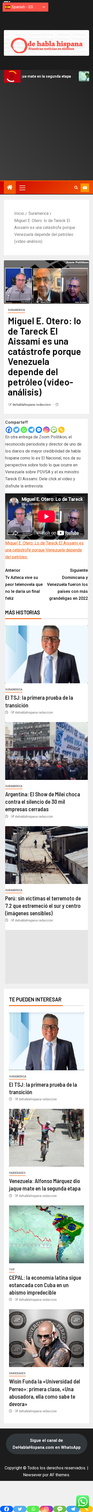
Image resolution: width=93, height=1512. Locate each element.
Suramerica (16, 310)
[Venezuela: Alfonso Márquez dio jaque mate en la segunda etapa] (46, 1138)
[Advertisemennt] (46, 42)
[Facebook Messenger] (39, 430)
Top (12, 1269)
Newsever (32, 1474)
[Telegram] (31, 430)
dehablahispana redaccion (31, 405)
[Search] (76, 187)
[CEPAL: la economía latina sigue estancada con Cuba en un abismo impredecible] (46, 1234)
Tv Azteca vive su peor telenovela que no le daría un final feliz (24, 584)
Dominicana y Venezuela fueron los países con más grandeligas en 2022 (67, 584)
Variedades (17, 1173)
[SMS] (54, 430)
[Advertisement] (46, 131)
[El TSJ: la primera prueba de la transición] (46, 654)
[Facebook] (9, 430)
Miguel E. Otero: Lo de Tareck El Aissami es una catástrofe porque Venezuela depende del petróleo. (44, 550)
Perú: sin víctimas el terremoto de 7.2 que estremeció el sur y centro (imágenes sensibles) (43, 906)
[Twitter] (16, 430)
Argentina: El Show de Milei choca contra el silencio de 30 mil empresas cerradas (42, 802)
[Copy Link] (61, 430)
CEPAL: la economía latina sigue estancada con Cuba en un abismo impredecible (45, 1285)
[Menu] (22, 187)
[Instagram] (46, 430)
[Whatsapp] (24, 430)
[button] (22, 187)
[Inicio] (10, 187)
